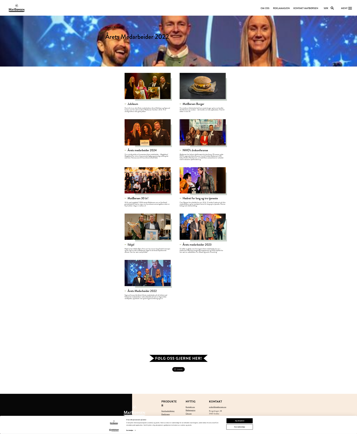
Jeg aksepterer (239, 421)
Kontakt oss (190, 407)
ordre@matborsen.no (217, 407)
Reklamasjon (190, 410)
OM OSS (265, 8)
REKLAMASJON (281, 8)
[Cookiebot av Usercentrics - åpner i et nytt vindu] (114, 430)
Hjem (108, 27)
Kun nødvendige (239, 427)
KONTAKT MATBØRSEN (305, 8)
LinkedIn (180, 369)
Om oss (189, 413)
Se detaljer (129, 430)
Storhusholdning (168, 411)
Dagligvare (165, 414)
